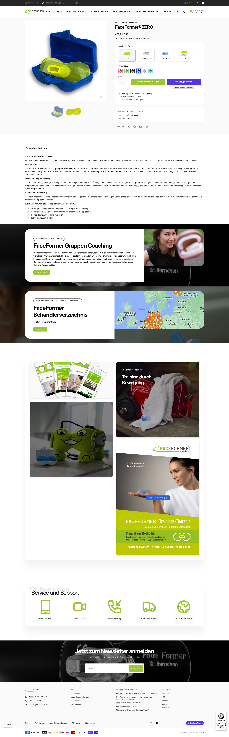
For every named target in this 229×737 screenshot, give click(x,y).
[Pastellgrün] (126, 71)
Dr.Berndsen (188, 732)
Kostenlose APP (45, 619)
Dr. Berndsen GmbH (126, 22)
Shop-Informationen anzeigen (132, 100)
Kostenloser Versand (149, 619)
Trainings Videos (79, 619)
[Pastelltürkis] (150, 71)
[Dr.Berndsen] (31, 691)
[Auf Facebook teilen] (123, 126)
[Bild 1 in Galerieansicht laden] (57, 111)
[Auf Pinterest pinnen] (134, 126)
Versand (125, 38)
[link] (31, 3)
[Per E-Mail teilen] (140, 126)
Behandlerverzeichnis (184, 619)
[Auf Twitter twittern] (129, 126)
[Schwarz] (132, 71)
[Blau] (138, 71)
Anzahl (120, 76)
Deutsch (187, 3)
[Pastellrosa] (120, 71)
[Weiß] (144, 71)
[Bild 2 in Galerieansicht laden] (73, 111)
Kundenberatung (114, 619)
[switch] (221, 728)
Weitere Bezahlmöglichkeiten (184, 88)
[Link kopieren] (147, 126)
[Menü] (225, 713)
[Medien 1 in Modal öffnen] (65, 61)
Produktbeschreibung (36, 148)
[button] (58, 11)
